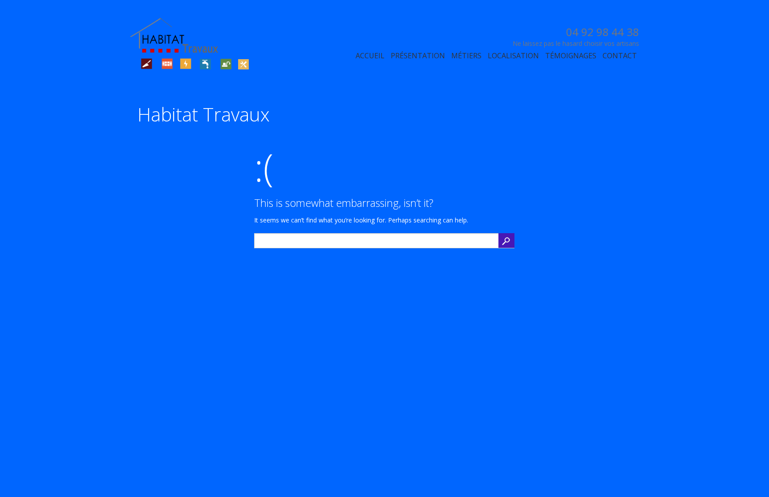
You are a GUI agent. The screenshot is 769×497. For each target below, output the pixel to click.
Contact (620, 56)
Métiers (466, 56)
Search (506, 240)
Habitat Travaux (204, 114)
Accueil (370, 56)
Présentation (418, 56)
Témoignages (570, 56)
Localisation (513, 56)
